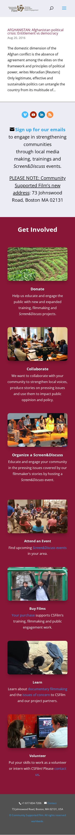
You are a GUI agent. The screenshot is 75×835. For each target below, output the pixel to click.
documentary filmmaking (47, 689)
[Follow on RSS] (50, 114)
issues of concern (36, 695)
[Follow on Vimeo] (25, 114)
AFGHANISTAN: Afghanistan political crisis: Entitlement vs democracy (36, 32)
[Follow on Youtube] (33, 114)
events (50, 547)
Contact (52, 803)
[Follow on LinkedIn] (41, 114)
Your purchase (23, 615)
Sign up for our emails (40, 129)
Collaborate (38, 368)
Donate (37, 288)
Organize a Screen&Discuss (37, 454)
